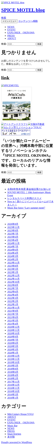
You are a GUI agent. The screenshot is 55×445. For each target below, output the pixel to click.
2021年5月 (12, 320)
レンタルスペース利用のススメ (24, 198)
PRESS (11, 35)
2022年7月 (12, 288)
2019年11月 (13, 359)
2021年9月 (12, 311)
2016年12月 (13, 385)
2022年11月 (13, 278)
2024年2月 (12, 259)
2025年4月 (12, 240)
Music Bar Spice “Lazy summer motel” (26, 207)
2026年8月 (12, 224)
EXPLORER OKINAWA (21, 32)
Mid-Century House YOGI (20, 414)
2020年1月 (12, 352)
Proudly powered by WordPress (16, 442)
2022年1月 (12, 304)
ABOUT (11, 38)
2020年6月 (12, 343)
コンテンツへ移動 (28, 21)
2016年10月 (13, 391)
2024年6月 (12, 249)
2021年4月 (12, 323)
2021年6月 (12, 317)
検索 (3, 17)
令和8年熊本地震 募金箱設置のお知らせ (29, 189)
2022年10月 (13, 282)
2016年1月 (12, 397)
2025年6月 (12, 237)
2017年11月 (13, 381)
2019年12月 (13, 356)
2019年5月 (12, 365)
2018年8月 (12, 368)
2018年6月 (12, 372)
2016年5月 (12, 394)
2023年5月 (12, 269)
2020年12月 (13, 327)
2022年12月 (13, 275)
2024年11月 (13, 243)
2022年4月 (12, 295)
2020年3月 (12, 349)
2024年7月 (12, 246)
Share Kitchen (14, 434)
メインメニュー (9, 21)
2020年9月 (12, 336)
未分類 (11, 437)
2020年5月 (12, 346)
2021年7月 (12, 314)
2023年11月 (13, 262)
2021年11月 (13, 307)
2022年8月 (12, 285)
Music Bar (12, 425)
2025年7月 (12, 233)
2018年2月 (12, 378)
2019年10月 (13, 362)
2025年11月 (13, 227)
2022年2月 (12, 301)
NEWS (10, 27)
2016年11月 (13, 388)
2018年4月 (12, 375)
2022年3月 (12, 298)
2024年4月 (12, 253)
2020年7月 (12, 340)
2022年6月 (12, 291)
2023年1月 (12, 272)
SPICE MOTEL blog (23, 10)
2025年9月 (12, 230)
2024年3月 (12, 256)
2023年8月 (12, 266)
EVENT (11, 29)
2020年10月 (13, 333)
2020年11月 (13, 330)
